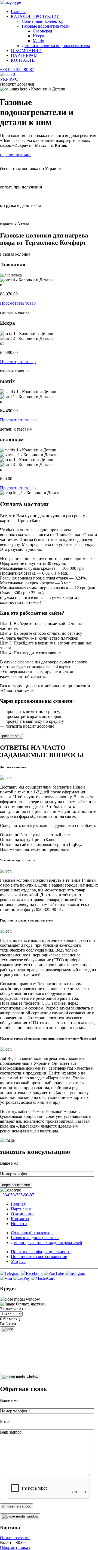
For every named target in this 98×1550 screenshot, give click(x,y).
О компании (22, 1214)
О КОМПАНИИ (26, 50)
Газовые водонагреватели (46, 26)
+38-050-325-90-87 (17, 69)
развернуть (11, 736)
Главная (18, 11)
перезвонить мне (15, 154)
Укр (14, 1261)
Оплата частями (15, 1537)
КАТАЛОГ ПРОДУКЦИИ (35, 16)
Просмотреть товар (18, 303)
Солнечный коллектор (42, 21)
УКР (4, 79)
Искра (38, 36)
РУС (14, 79)
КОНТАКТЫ (23, 60)
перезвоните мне (16, 1185)
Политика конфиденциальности (41, 1251)
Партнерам (21, 1209)
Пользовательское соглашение (39, 1256)
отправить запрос (16, 1506)
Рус (22, 1261)
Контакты (20, 1218)
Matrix (38, 40)
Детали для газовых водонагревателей (46, 1242)
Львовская (42, 31)
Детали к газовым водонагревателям (56, 45)
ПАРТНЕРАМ (24, 55)
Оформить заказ (15, 1547)
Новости (19, 1223)
